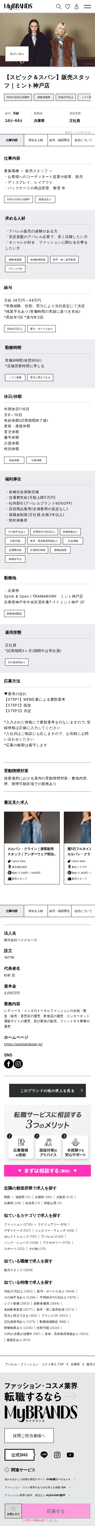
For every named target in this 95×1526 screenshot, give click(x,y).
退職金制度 (60, 549)
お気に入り (13, 1513)
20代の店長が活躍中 (18, 97)
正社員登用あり (17, 662)
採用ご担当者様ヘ (29, 1435)
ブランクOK (15, 268)
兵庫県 (75, 1364)
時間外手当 (15, 559)
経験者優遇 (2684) (47, 1303)
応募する (56, 1511)
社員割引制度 (37, 549)
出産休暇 (36, 460)
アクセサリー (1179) (56, 1242)
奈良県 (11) (32, 1203)
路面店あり (45, 199)
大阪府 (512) (64, 1197)
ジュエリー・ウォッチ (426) (54, 1230)
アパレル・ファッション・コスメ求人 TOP (34, 1364)
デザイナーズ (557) (17, 1230)
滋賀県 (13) (23, 1197)
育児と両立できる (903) (20, 1315)
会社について (83, 140)
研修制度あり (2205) (18, 1328)
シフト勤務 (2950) (17, 1303)
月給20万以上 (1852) (18, 1291)
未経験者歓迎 (37, 259)
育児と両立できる (40, 377)
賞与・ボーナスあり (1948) (55, 1291)
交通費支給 (15, 549)
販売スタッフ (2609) (18, 1270)
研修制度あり (70, 531)
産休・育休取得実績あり (44, 540)
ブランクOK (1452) (54, 1315)
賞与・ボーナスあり (41, 328)
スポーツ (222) (14, 1249)
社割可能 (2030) (48, 1328)
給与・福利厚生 (59, 140)
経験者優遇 (43, 97)
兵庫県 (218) (12, 1203)
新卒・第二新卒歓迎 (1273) (55, 1309)
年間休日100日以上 (44, 531)
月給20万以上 (66, 97)
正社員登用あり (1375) (19, 1322)
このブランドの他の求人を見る (47, 1090)
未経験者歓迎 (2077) (18, 1309)
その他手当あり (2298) (20, 1297)
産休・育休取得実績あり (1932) (67, 1334)
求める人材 (35, 140)
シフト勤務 (15, 377)
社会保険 (73, 540)
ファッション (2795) (18, 1224)
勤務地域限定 (14, 613)
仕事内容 (12, 140)
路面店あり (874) (18, 1340)
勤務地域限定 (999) (53, 1322)
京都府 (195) (43, 1197)
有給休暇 (14, 460)
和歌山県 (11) (53, 1203)
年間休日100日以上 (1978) (58, 1297)
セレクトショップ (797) (20, 1236)
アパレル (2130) (52, 1236)
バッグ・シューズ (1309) (21, 1242)
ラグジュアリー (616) (52, 1224)
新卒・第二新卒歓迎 (64, 259)
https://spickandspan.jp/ (23, 1044)
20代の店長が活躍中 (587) (22, 1334)
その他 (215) (37, 1249)
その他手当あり (17, 531)
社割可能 (15, 540)
